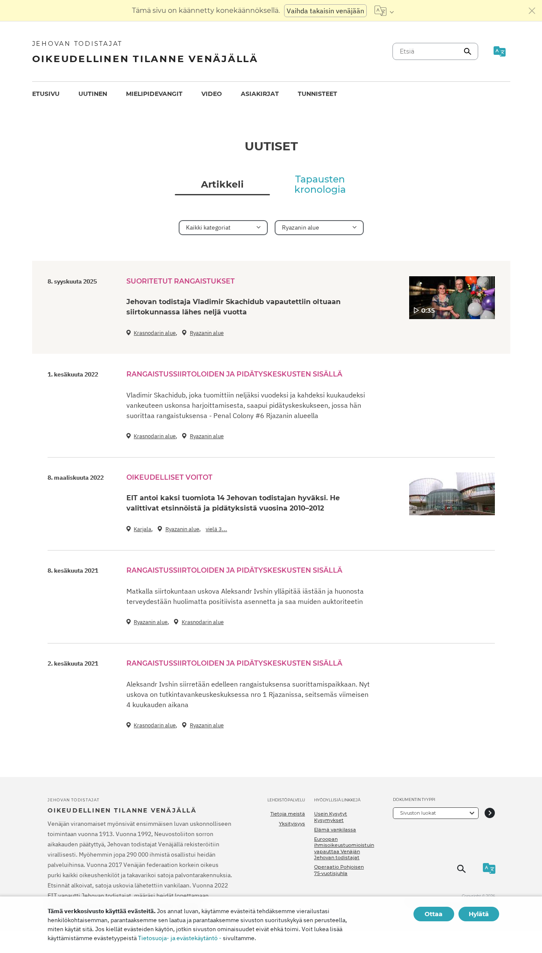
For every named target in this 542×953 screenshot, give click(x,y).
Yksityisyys (292, 824)
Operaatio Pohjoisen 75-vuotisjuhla (339, 870)
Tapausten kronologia (320, 184)
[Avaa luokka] (490, 813)
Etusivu (46, 94)
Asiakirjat (260, 94)
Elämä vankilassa (335, 830)
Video (211, 94)
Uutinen (92, 94)
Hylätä (479, 914)
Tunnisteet (317, 94)
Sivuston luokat (418, 813)
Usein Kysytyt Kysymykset (330, 817)
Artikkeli (222, 184)
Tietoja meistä (287, 814)
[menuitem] (46, 94)
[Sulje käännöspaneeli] (532, 10)
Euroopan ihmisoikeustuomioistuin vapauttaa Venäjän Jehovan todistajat (344, 848)
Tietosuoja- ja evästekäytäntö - (180, 938)
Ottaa (434, 914)
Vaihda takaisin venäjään (325, 10)
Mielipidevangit (154, 94)
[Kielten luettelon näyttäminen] (384, 11)
